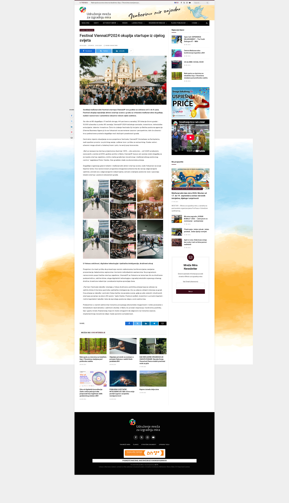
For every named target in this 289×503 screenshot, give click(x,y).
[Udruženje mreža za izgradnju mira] (95, 12)
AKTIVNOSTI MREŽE (109, 23)
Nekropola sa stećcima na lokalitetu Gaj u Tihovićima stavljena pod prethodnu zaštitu (116, 3)
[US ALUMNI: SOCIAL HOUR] (177, 64)
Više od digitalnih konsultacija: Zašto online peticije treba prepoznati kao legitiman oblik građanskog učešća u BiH (91, 393)
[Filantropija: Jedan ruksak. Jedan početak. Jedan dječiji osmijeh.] (177, 232)
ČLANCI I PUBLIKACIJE (178, 23)
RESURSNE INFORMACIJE (157, 23)
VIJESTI (96, 23)
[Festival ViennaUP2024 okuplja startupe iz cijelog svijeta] (123, 80)
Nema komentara (112, 45)
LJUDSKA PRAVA (137, 23)
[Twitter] (71, 121)
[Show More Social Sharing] (131, 51)
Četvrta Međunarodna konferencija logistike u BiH (194, 52)
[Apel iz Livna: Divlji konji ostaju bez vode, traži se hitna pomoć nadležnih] (177, 242)
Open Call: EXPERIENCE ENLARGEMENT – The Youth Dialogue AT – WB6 (194, 39)
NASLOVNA (85, 23)
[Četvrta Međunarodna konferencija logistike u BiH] (177, 53)
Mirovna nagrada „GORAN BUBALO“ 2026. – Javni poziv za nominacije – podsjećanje (195, 219)
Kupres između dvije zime (149, 389)
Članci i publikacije (86, 30)
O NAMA (194, 23)
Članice (136, 444)
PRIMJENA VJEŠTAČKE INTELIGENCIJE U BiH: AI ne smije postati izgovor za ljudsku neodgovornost (122, 393)
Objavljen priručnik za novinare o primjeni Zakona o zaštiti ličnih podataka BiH (122, 359)
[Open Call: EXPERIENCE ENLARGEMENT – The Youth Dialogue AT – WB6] (177, 39)
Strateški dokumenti (148, 444)
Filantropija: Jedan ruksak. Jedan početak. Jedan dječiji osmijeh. (196, 230)
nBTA (156, 465)
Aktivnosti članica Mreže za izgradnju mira (187, 188)
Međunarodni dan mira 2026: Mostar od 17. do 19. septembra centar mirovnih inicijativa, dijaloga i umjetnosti (189, 195)
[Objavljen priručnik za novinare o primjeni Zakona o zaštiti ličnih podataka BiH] (123, 346)
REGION (124, 23)
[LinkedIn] (71, 127)
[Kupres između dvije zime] (153, 379)
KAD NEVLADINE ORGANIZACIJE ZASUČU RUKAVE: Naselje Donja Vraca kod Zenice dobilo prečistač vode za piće (152, 360)
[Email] (71, 138)
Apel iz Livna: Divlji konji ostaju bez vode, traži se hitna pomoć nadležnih (195, 242)
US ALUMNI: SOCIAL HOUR (194, 62)
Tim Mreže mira (125, 444)
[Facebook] (71, 115)
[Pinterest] (71, 132)
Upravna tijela (164, 444)
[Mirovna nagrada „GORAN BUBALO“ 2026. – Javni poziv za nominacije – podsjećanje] (177, 219)
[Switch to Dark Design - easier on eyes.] (206, 23)
